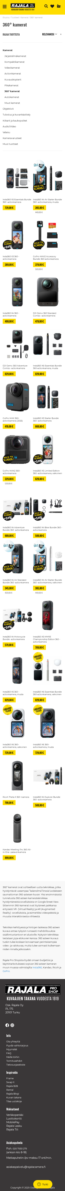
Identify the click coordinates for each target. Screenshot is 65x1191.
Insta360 (37, 967)
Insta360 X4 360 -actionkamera (11, 314)
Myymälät (11, 1049)
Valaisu (6, 132)
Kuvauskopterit (13, 79)
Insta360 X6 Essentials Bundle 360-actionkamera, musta (47, 367)
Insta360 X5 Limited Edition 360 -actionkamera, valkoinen (47, 472)
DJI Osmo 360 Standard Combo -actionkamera (44, 314)
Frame (10, 1078)
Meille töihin (12, 1057)
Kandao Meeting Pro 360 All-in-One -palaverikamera (17, 850)
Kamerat (25, 17)
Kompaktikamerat (15, 62)
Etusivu (6, 17)
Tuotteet (15, 17)
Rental (9, 1089)
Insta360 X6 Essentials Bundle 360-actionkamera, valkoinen (47, 693)
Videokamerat (12, 67)
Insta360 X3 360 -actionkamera (11, 257)
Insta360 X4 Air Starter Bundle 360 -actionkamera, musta (47, 200)
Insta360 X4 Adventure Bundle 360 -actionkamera (16, 528)
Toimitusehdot (14, 1060)
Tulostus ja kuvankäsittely (17, 114)
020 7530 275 (20, 1148)
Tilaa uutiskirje (14, 1101)
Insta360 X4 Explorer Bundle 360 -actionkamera (46, 798)
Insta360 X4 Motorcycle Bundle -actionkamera (14, 638)
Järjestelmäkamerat (15, 56)
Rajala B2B (12, 1086)
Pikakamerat (11, 85)
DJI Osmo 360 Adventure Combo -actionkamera (15, 367)
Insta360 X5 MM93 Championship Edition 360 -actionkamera (46, 639)
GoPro (6, 971)
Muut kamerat (12, 103)
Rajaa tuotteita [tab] (11, 34)
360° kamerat (12, 91)
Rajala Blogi (12, 1093)
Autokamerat (12, 97)
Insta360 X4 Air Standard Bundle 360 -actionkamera (16, 581)
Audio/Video (9, 126)
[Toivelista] (52, 6)
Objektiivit (8, 108)
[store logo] (24, 7)
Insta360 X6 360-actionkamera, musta (43, 745)
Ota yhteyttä (13, 1041)
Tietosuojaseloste (15, 1064)
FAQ (8, 1053)
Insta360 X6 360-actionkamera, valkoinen (15, 745)
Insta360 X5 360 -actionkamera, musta (13, 693)
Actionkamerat (13, 73)
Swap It (10, 1082)
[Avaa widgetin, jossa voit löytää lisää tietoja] (42, 1184)
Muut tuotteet (10, 144)
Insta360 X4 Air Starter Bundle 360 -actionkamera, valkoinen (47, 581)
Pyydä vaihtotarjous (17, 1045)
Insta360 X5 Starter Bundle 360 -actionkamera (46, 419)
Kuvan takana (13, 1097)
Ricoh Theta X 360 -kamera (16, 797)
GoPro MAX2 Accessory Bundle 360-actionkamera (45, 257)
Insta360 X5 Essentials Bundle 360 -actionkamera (17, 200)
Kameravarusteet (12, 138)
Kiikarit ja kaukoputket (15, 120)
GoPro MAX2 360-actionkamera (11, 472)
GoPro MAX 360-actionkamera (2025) (13, 419)
